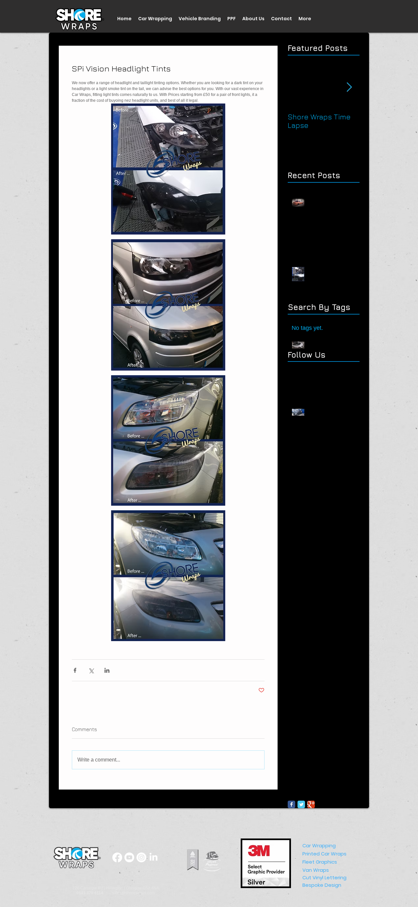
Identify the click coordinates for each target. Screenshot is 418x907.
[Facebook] (117, 857)
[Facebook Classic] (291, 804)
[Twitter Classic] (301, 804)
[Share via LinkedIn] (107, 670)
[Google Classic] (311, 804)
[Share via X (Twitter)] (91, 670)
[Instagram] (141, 857)
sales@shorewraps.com (133, 893)
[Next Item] (349, 87)
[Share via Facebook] (75, 670)
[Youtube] (129, 857)
